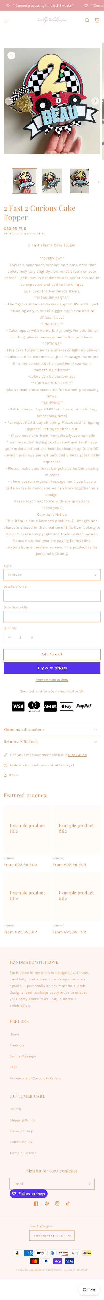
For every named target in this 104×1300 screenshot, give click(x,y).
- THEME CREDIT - (54, 1270)
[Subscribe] (89, 1183)
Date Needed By (16, 607)
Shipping (9, 233)
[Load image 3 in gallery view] (79, 181)
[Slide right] (95, 101)
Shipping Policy (22, 1120)
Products (17, 1045)
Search (15, 1109)
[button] (6, 20)
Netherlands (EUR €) (49, 1236)
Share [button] (14, 775)
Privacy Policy (21, 1131)
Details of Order (16, 586)
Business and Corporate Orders (35, 1078)
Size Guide (77, 755)
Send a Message (23, 1056)
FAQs (13, 1067)
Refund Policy (21, 1142)
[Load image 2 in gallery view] (52, 181)
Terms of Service (23, 1153)
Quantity (10, 628)
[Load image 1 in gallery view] (24, 181)
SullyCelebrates (34, 1270)
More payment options (52, 679)
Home (14, 1034)
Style (7, 565)
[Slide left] (9, 101)
